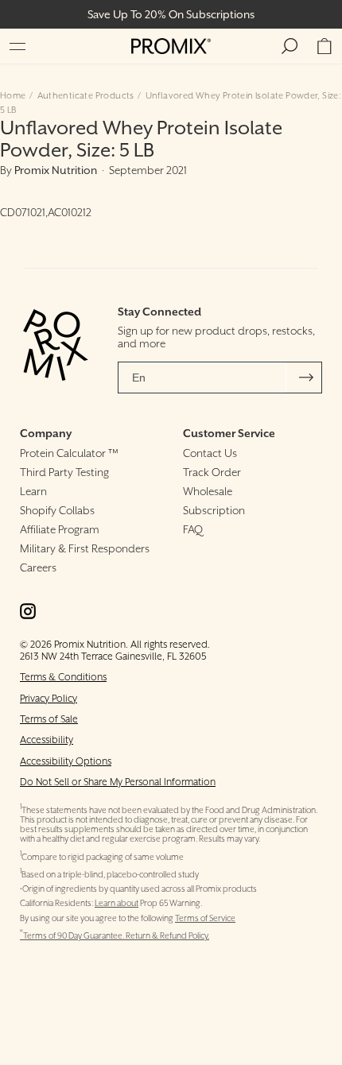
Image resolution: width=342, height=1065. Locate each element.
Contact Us (210, 453)
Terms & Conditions (63, 677)
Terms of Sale (49, 719)
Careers (38, 567)
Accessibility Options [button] (65, 761)
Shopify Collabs (57, 510)
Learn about (116, 903)
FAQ (193, 529)
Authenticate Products (85, 95)
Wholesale (207, 491)
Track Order (212, 472)
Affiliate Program (59, 529)
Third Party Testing (64, 472)
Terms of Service (205, 918)
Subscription (214, 510)
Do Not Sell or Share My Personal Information (118, 782)
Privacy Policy (48, 698)
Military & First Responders (85, 548)
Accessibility (46, 740)
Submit (306, 377)
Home (13, 95)
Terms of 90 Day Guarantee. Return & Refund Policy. (114, 936)
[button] (17, 46)
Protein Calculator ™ (69, 453)
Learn (33, 491)
